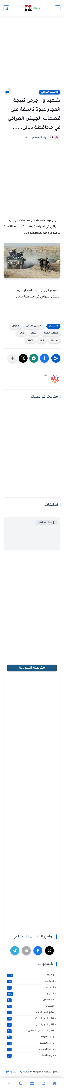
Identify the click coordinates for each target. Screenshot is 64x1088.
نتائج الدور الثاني (31, 1024)
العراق (15, 326)
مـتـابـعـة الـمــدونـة (32, 668)
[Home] (54, 1083)
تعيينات (31, 1006)
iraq (42, 340)
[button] (44, 358)
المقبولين (31, 1000)
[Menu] (32, 1083)
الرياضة (31, 981)
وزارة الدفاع (31, 1055)
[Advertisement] (32, 55)
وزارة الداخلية (31, 1049)
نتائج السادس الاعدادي (31, 1031)
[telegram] (14, 950)
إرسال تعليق (46, 522)
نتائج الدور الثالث (31, 1018)
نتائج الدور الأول (31, 1012)
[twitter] (49, 950)
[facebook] (37, 950)
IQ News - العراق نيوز (17, 1072)
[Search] (43, 1083)
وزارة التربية (31, 1037)
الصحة (31, 987)
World (31, 975)
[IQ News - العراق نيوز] (32, 8)
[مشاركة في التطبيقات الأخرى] (12, 358)
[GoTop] (9, 1083)
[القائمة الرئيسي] (57, 8)
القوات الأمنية (51, 333)
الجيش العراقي (49, 92)
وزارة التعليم (31, 1043)
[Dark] (20, 1083)
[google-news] (26, 950)
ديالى (21, 333)
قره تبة (54, 340)
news (30, 340)
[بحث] (6, 8)
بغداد (34, 333)
